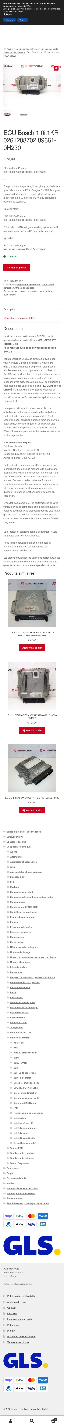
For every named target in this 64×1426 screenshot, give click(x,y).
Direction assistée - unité (26, 1097)
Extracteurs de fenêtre (21, 927)
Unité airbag (20, 1117)
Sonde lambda (17, 1017)
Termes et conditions (18, 1342)
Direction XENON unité (25, 1102)
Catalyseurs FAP (15, 836)
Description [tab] (9, 309)
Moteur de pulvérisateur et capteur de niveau (33, 957)
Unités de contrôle (49, 48)
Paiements (13, 1325)
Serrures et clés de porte (22, 1002)
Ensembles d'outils (16, 1178)
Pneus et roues (14, 1198)
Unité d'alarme (21, 1133)
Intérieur (11, 1183)
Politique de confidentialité (21, 1296)
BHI (12, 881)
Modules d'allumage (20, 952)
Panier (49, 1418)
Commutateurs (17, 901)
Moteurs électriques (20, 962)
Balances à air (17, 876)
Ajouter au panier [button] (32, 647)
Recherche (32, 1421)
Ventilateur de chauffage (22, 1153)
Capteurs (14, 886)
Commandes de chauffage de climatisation (31, 896)
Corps (10, 1173)
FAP (16, 1107)
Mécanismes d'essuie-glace (24, 947)
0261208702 (20, 291)
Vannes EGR (16, 1148)
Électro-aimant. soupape (22, 917)
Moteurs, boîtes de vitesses (21, 1193)
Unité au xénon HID (23, 1122)
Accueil (10, 48)
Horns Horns (16, 942)
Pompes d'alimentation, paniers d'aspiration (32, 977)
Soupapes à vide (18, 1022)
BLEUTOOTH (20, 1062)
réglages (7, 14)
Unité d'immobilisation (25, 1137)
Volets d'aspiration (19, 1163)
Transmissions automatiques (28, 1112)
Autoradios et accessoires (23, 861)
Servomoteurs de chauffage (24, 1007)
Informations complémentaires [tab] (19, 318)
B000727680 (9, 294)
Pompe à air (16, 972)
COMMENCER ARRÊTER (26, 1087)
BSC (16, 1067)
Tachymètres (16, 1027)
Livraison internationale (19, 1319)
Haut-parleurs (17, 937)
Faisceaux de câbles (20, 932)
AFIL (16, 1047)
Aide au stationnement (25, 1052)
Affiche (13, 851)
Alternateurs (16, 856)
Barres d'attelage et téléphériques (24, 831)
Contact (11, 1307)
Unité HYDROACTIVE (20, 1032)
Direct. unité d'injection (14, 52)
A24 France (12, 1409)
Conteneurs (13, 1168)
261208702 (33, 291)
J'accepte (9, 20)
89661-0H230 (46, 291)
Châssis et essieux (16, 841)
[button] (56, 68)
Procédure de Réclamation (21, 1336)
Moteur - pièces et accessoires (22, 1188)
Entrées (14, 922)
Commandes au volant (21, 891)
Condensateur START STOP (24, 906)
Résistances (16, 997)
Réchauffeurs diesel (20, 987)
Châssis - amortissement (26, 1082)
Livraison (12, 1313)
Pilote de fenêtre (18, 967)
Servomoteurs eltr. (19, 1012)
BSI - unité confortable (25, 1072)
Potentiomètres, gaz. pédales (25, 982)
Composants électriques (27, 48)
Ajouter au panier (16, 267)
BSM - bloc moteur (23, 1077)
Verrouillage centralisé (25, 1143)
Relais (13, 992)
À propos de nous (16, 1302)
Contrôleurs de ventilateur (23, 911)
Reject (22, 20)
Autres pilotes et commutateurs (26, 871)
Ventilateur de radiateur (22, 1158)
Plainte (11, 1330)
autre (12, 866)
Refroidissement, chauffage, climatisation (28, 1203)
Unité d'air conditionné (25, 1128)
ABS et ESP (19, 1042)
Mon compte (10, 1421)
